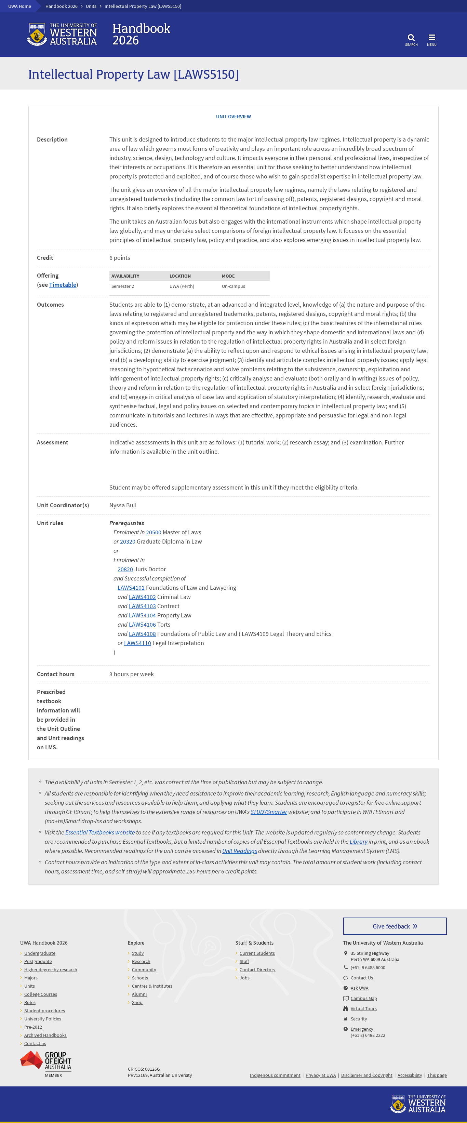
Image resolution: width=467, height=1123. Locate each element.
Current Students (257, 953)
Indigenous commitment (275, 1075)
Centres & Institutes (152, 986)
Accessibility (410, 1075)
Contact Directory (258, 969)
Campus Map (364, 998)
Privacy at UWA (321, 1075)
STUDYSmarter (269, 812)
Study (138, 953)
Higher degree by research (50, 969)
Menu (432, 44)
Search (411, 44)
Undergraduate (39, 953)
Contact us (35, 1043)
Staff (244, 961)
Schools (140, 978)
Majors (31, 978)
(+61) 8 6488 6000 (368, 967)
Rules (30, 1002)
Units (91, 6)
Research (141, 961)
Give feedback (391, 926)
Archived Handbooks (45, 1035)
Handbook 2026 (61, 6)
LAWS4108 (142, 634)
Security (359, 1019)
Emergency (362, 1029)
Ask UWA (360, 988)
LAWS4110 (137, 643)
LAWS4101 (131, 587)
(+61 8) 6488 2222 (368, 1035)
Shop (137, 1002)
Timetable (62, 285)
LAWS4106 (142, 624)
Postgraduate (38, 961)
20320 (127, 541)
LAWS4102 (142, 597)
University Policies (42, 1019)
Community (144, 969)
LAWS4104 (142, 615)
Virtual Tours (364, 1008)
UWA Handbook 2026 (44, 942)
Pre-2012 (33, 1027)
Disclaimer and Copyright (366, 1075)
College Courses (40, 994)
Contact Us (362, 978)
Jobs (245, 978)
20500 (153, 532)
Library (359, 841)
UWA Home (19, 6)
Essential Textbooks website (100, 832)
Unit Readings (239, 851)
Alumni (139, 994)
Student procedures (44, 1010)
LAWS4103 (142, 606)
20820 (125, 569)
